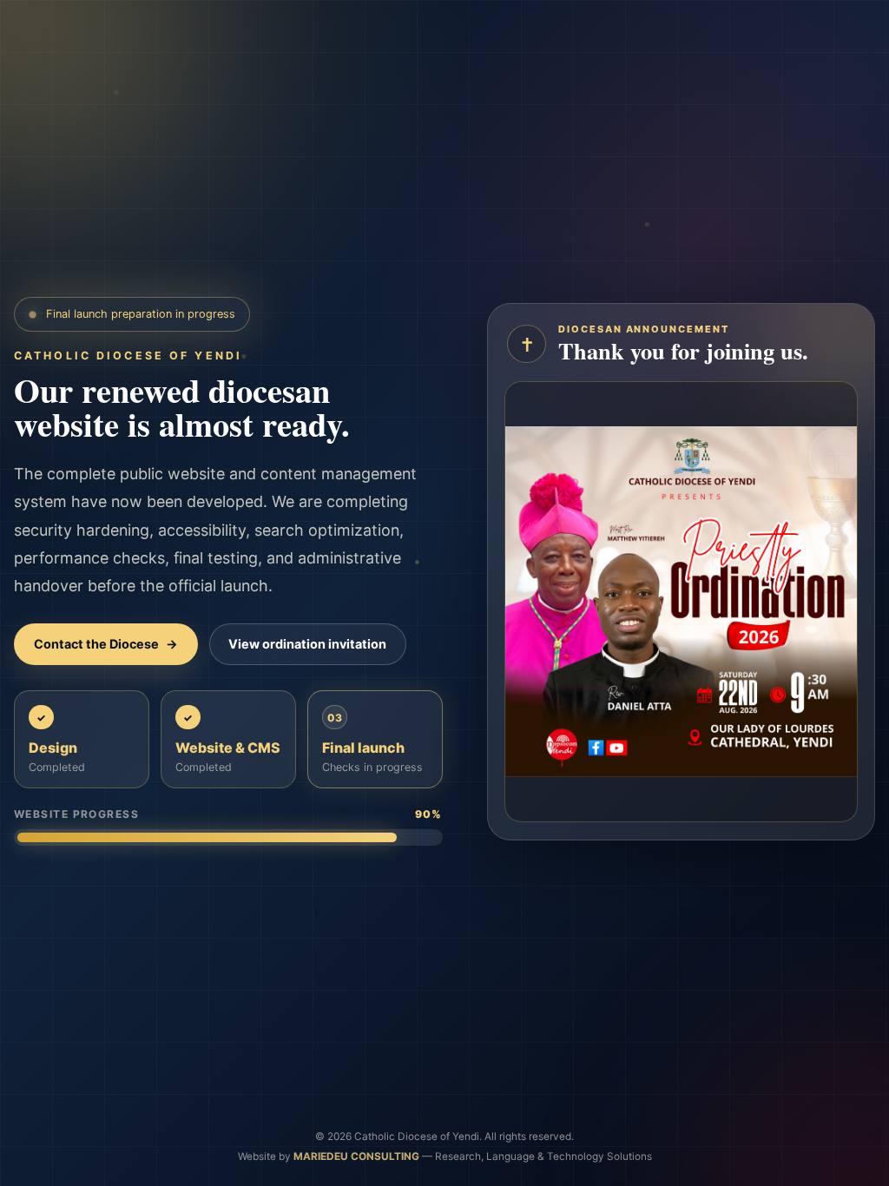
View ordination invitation (307, 643)
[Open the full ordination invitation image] (681, 601)
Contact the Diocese (106, 643)
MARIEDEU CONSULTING (357, 1156)
